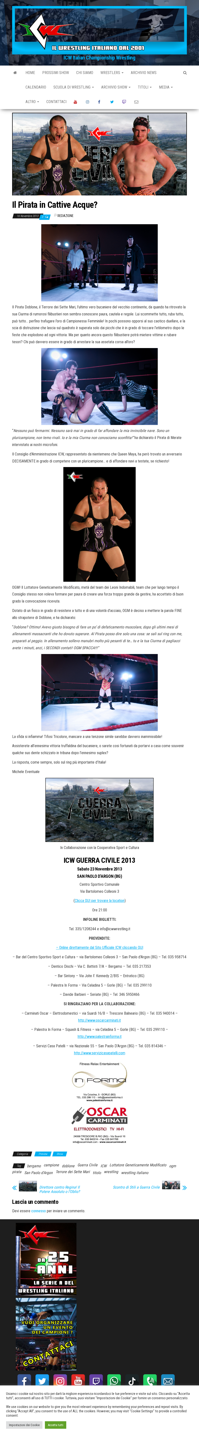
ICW (103, 1166)
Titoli (143, 87)
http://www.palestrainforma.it (100, 1036)
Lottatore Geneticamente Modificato (137, 1165)
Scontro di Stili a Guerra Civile (136, 1187)
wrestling (111, 1171)
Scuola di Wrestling (72, 87)
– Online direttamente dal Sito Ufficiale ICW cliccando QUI (99, 947)
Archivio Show (114, 87)
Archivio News (144, 72)
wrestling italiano (134, 1172)
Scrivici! (137, 102)
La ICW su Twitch (125, 102)
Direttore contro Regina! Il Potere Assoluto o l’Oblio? (59, 1189)
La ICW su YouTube (76, 102)
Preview (43, 1154)
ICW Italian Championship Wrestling (99, 58)
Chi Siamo (84, 72)
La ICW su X (113, 102)
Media (164, 87)
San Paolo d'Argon (38, 1172)
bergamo (34, 1166)
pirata (16, 1171)
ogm (172, 1166)
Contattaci (56, 101)
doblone (68, 1166)
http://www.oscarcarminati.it (99, 1020)
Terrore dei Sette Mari (73, 1171)
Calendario (35, 87)
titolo (97, 1172)
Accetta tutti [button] (55, 1425)
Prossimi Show (55, 72)
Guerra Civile (87, 1165)
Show (60, 1154)
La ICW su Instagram (88, 102)
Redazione (66, 216)
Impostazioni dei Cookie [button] (24, 1425)
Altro (31, 101)
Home (30, 72)
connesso (38, 1211)
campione (51, 1165)
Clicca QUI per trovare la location (99, 900)
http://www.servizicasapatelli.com (99, 1053)
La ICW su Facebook (100, 102)
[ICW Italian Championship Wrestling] (15, 73)
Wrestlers (110, 72)
